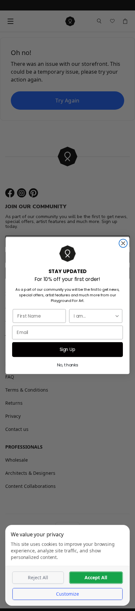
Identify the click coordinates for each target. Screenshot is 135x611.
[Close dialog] (123, 243)
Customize (67, 594)
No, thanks (67, 365)
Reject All (38, 577)
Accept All (96, 577)
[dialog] (67, 565)
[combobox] (94, 316)
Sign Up (68, 349)
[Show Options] (117, 316)
